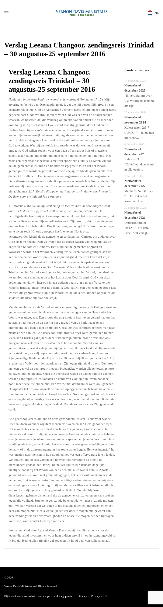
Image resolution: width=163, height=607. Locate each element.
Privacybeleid (99, 596)
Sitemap (82, 596)
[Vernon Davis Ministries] (81, 13)
